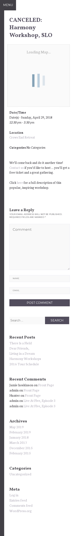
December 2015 (21, 447)
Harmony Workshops (25, 358)
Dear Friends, (19, 348)
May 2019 (16, 426)
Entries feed (18, 500)
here (20, 182)
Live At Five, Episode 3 (40, 400)
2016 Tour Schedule (24, 363)
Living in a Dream (22, 353)
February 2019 (20, 431)
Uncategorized (20, 473)
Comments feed (20, 505)
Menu (8, 5)
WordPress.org (20, 510)
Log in (13, 494)
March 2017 (18, 442)
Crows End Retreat (22, 137)
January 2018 (19, 437)
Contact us (16, 167)
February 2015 (20, 452)
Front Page (46, 384)
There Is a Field (20, 342)
